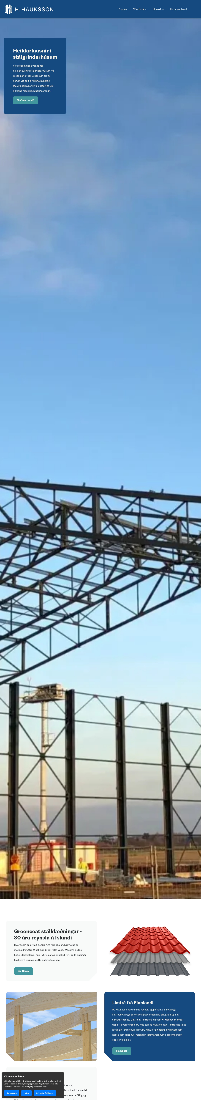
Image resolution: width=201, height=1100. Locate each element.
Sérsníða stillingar (44, 1093)
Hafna (26, 1093)
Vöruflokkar (140, 9)
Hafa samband (178, 9)
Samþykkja (12, 1093)
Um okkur (158, 9)
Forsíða (123, 9)
